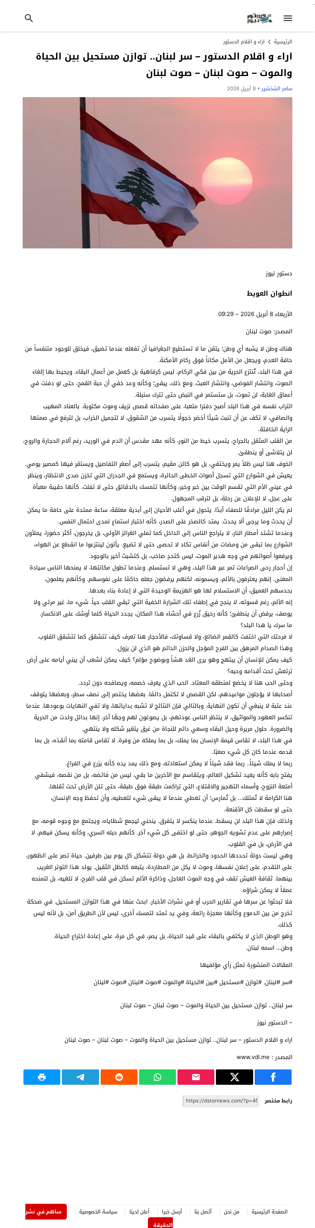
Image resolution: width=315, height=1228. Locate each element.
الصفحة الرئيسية (270, 1211)
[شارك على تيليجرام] (80, 1077)
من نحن (231, 1211)
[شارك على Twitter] (234, 1077)
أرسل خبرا (172, 1211)
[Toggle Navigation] (289, 19)
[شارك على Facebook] (273, 1077)
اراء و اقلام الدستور (244, 41)
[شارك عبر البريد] (195, 1077)
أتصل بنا (203, 1211)
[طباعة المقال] (41, 1077)
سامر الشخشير (277, 88)
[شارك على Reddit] (119, 1077)
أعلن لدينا (139, 1211)
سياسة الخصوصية (98, 1211)
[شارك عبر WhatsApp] (157, 1077)
